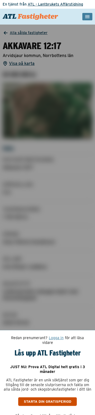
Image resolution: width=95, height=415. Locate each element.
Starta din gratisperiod (47, 401)
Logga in (56, 338)
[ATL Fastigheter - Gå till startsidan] (30, 16)
